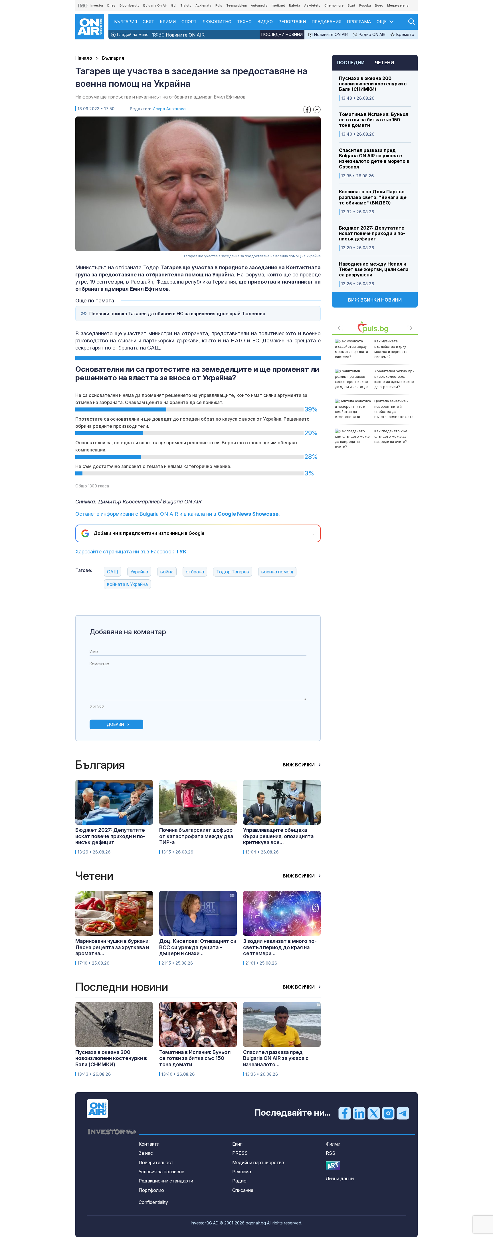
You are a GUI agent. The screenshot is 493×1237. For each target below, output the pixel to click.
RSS (330, 1153)
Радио (239, 1181)
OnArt (333, 1165)
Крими (168, 21)
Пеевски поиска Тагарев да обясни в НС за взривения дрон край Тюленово (177, 313)
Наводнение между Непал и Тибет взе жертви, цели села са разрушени (374, 269)
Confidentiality (153, 1202)
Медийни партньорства (258, 1162)
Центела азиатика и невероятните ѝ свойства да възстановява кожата (393, 409)
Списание (242, 1190)
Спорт (189, 21)
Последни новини (282, 34)
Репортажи (292, 21)
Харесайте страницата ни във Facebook (131, 552)
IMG (83, 5)
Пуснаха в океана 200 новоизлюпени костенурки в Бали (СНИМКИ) (373, 84)
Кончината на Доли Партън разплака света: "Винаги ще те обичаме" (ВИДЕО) (373, 197)
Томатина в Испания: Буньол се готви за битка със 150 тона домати (373, 120)
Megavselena (398, 5)
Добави (115, 724)
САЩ (112, 572)
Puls (218, 5)
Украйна (139, 572)
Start (351, 5)
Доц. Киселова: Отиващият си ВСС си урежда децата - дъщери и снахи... (197, 947)
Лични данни (340, 1178)
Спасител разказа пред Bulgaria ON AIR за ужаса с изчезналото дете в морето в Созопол (374, 159)
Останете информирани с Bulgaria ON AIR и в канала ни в (177, 514)
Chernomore (334, 5)
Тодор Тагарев (232, 572)
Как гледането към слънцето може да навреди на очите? (390, 436)
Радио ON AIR (371, 34)
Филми (333, 1144)
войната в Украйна (127, 584)
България (125, 21)
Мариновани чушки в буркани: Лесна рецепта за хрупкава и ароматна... (112, 947)
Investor (96, 5)
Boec (379, 5)
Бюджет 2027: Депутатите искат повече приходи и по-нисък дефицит (372, 233)
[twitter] (373, 1113)
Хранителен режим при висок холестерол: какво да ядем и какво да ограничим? (394, 379)
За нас (146, 1153)
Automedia (259, 5)
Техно (244, 21)
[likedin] (359, 1113)
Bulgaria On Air (155, 5)
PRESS (240, 1153)
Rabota (294, 5)
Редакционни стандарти (166, 1181)
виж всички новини (375, 300)
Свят (148, 21)
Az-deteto (312, 5)
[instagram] (388, 1113)
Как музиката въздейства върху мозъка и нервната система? (390, 349)
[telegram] (403, 1113)
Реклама (241, 1172)
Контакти (149, 1144)
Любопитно (216, 21)
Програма (359, 21)
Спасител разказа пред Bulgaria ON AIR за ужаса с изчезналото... (276, 1058)
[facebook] (344, 1113)
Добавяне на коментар (128, 632)
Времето (404, 34)
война (166, 572)
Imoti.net (278, 5)
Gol (173, 5)
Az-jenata (203, 5)
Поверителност (156, 1162)
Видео (265, 21)
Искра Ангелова (169, 108)
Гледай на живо (132, 34)
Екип (237, 1144)
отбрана (195, 572)
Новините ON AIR (178, 35)
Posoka (365, 5)
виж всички (299, 765)
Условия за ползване (161, 1172)
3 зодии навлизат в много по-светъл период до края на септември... (280, 947)
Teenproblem (236, 5)
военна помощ (277, 572)
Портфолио (151, 1190)
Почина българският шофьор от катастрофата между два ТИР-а (196, 836)
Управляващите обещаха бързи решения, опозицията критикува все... (278, 836)
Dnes (111, 5)
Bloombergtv (129, 5)
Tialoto (185, 5)
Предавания (326, 21)
